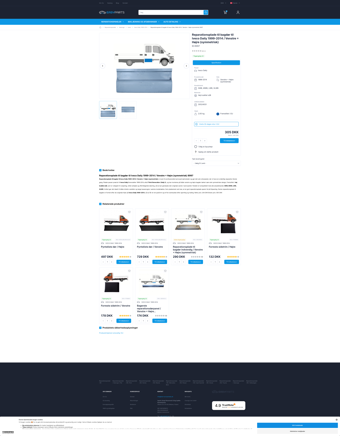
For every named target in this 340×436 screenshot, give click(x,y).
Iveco (129, 27)
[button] (196, 141)
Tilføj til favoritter (205, 147)
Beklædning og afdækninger (142, 22)
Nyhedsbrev (188, 408)
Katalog (109, 3)
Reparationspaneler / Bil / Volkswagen (251, 382)
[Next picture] (186, 66)
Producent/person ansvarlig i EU (111, 333)
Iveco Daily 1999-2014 (140, 27)
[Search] (206, 12)
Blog (117, 3)
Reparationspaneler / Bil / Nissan (185, 382)
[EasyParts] (111, 12)
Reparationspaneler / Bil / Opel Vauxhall (198, 382)
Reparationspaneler (111, 22)
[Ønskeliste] (129, 212)
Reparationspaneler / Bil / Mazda (158, 382)
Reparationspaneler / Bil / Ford (131, 382)
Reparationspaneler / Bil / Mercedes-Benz (171, 383)
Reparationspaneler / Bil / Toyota (225, 382)
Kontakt (125, 3)
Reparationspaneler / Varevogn (238, 382)
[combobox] (216, 163)
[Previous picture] (102, 66)
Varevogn (122, 27)
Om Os (101, 3)
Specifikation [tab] (216, 63)
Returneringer (134, 400)
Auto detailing (170, 22)
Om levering (106, 400)
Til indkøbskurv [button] (229, 141)
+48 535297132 (164, 416)
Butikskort (133, 404)
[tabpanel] (216, 93)
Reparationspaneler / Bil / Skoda (211, 382)
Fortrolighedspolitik (108, 404)
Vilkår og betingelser (109, 408)
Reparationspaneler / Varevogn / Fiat (118, 382)
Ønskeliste (188, 404)
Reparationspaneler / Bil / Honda (145, 382)
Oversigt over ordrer (190, 400)
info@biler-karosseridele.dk (165, 396)
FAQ (131, 408)
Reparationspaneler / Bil (104, 382)
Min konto (187, 396)
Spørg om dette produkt (208, 152)
